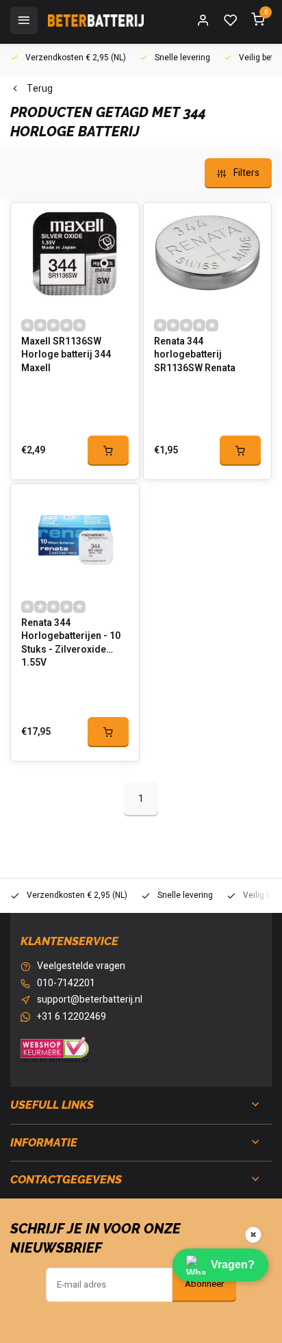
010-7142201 (66, 983)
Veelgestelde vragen (81, 966)
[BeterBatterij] (96, 20)
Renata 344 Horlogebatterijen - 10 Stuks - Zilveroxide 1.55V (70, 641)
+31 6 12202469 (71, 1017)
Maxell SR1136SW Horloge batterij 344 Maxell (66, 355)
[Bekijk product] (108, 451)
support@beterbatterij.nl (89, 1000)
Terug (40, 89)
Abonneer (204, 1284)
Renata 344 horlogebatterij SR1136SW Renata (194, 355)
